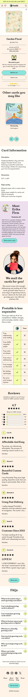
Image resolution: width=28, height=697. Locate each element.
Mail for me (14, 72)
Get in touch (14, 685)
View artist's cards (9, 240)
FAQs (17, 663)
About (11, 678)
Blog (17, 680)
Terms (22, 678)
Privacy (11, 680)
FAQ (17, 678)
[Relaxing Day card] (14, 113)
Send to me (13, 77)
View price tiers (14, 51)
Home (5, 678)
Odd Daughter (14, 128)
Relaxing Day (14, 126)
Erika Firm (15, 42)
